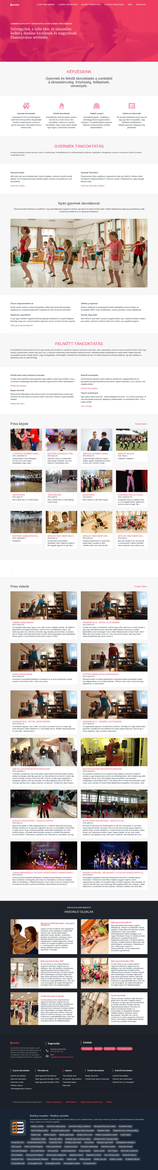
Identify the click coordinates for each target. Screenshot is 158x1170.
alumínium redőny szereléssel (79, 1126)
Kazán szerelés (84, 1151)
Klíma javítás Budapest (34, 1155)
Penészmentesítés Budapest (37, 1159)
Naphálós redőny (104, 1130)
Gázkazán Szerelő (125, 1147)
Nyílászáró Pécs (17, 1159)
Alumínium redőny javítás (56, 1126)
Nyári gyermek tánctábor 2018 (47, 1079)
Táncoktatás (87, 1049)
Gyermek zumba (17, 186)
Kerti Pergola (112, 1151)
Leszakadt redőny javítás (60, 1130)
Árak (130, 5)
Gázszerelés (89, 1142)
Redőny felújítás (50, 1135)
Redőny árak (35, 1135)
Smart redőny (125, 1135)
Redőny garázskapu (66, 1135)
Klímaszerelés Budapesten (56, 1155)
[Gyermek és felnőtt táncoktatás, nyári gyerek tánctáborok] (15, 4)
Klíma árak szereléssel (129, 1151)
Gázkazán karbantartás (89, 1147)
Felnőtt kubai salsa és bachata (97, 1079)
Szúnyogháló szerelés (72, 1163)
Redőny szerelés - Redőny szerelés (49, 1115)
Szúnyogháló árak (18, 1163)
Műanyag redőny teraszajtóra (83, 1130)
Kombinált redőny (125, 1126)
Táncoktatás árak (124, 1049)
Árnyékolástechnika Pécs (37, 1142)
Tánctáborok (43, 1070)
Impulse (68, 1070)
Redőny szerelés (37, 1126)
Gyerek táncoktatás (68, 5)
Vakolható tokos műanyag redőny (106, 1139)
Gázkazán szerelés (108, 1147)
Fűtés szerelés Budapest (34, 1147)
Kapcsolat (141, 5)
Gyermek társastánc (18, 1079)
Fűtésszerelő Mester (53, 1147)
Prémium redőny (57, 1159)
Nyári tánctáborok (46, 5)
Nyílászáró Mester (129, 1155)
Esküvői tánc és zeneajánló (123, 1082)
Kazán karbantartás (69, 1151)
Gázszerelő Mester (37, 1151)
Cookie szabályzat (53, 1102)
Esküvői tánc (110, 1049)
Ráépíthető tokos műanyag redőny (125, 1130)
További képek (141, 424)
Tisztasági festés (89, 1163)
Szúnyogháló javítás (53, 1163)
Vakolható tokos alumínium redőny (78, 1139)
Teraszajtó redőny (55, 1139)
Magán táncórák (17, 403)
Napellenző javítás (76, 1155)
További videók (141, 586)
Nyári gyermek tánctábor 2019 (47, 1082)
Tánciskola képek (69, 1082)
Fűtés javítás (16, 1147)
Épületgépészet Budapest (125, 1142)
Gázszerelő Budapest (19, 1151)
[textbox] (61, 122)
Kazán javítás (53, 1151)
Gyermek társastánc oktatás (92, 186)
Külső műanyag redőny (39, 1130)
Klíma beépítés (17, 1155)
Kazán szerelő (99, 1151)
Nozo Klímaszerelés (112, 1155)
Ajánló (109, 1102)
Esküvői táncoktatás (114, 5)
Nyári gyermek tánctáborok (21, 325)
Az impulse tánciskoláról (72, 1079)
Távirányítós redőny (38, 1139)
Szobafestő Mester (132, 1159)
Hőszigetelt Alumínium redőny (104, 1126)
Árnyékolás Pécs (18, 1142)
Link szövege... (87, 406)
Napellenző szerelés (94, 1155)
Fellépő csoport (16, 1085)
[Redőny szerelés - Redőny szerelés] (18, 1127)
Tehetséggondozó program (21, 1089)
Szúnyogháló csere (35, 1163)
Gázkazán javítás (71, 1147)
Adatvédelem (71, 1102)
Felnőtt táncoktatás (91, 5)
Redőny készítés (100, 1159)
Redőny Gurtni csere (84, 1135)
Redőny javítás (85, 1159)
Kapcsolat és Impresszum (92, 1102)
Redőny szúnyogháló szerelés (106, 1135)
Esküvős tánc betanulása (122, 1079)
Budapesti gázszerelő (73, 1142)
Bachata (98, 1049)
